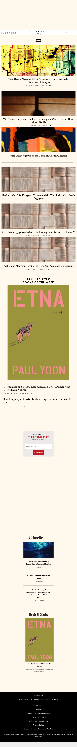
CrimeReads (39, 581)
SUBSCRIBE (38, 452)
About (38, 709)
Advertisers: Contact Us (38, 721)
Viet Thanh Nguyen (34, 85)
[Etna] (38, 332)
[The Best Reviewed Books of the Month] (39, 640)
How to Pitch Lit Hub (38, 717)
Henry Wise (39, 567)
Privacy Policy (38, 725)
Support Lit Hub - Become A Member (38, 729)
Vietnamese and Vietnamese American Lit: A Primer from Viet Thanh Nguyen (37, 388)
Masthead (38, 705)
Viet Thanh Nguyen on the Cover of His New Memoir (38, 156)
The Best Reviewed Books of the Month (39, 665)
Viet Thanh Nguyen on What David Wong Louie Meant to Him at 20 (38, 232)
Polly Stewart (39, 600)
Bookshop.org (50, 734)
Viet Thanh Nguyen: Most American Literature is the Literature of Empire (38, 81)
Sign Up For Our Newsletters (38, 713)
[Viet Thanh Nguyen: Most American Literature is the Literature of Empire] (38, 60)
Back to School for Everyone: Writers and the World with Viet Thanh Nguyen (38, 197)
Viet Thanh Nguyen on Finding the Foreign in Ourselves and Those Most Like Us (38, 121)
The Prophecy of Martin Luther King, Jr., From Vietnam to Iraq (37, 401)
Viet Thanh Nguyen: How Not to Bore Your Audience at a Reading (38, 266)
